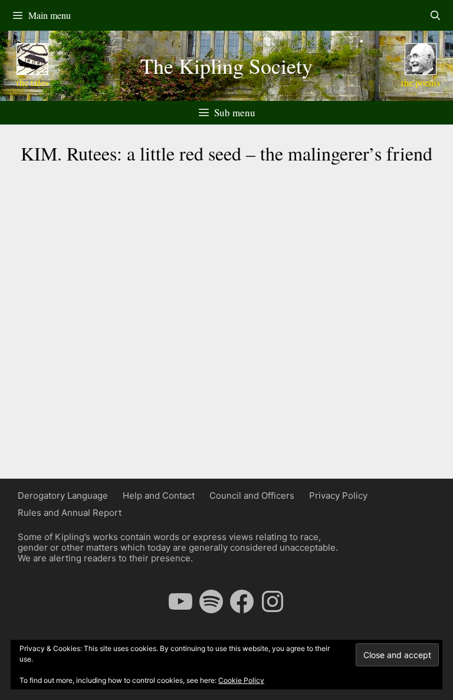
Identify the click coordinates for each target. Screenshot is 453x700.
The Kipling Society (226, 65)
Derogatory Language (63, 495)
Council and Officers (251, 495)
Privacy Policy (338, 495)
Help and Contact (159, 495)
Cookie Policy (241, 680)
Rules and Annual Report (70, 512)
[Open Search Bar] (435, 15)
